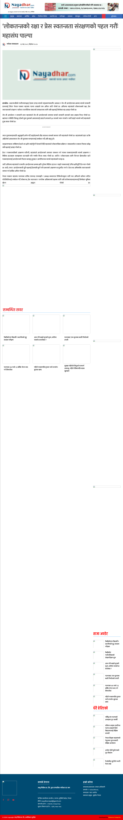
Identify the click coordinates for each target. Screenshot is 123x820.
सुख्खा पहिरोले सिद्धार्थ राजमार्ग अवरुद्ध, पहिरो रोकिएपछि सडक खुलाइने (74, 368)
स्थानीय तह (53, 16)
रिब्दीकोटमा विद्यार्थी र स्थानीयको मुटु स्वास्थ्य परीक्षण (15, 338)
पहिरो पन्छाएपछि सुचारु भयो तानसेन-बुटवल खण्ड (46, 368)
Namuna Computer (114, 817)
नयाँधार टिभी (87, 16)
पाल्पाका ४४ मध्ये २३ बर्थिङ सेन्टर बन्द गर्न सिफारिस (16, 368)
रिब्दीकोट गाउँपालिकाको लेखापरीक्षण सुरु (110, 655)
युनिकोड (113, 16)
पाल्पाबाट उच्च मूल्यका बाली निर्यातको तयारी (76, 338)
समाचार (19, 16)
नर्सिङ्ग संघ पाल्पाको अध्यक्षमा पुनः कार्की (111, 718)
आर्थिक (27, 16)
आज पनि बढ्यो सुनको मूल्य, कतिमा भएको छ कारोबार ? (45, 338)
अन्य (95, 16)
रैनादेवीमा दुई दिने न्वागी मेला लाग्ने (112, 762)
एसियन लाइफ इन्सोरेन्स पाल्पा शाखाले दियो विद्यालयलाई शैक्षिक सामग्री (112, 729)
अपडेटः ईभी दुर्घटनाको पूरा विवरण (112, 751)
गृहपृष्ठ (12, 16)
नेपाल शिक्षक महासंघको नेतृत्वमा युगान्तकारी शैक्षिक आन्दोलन (112, 741)
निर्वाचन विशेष (42, 16)
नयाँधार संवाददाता (12, 44)
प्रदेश (33, 16)
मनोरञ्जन (62, 16)
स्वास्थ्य (70, 16)
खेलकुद (77, 16)
